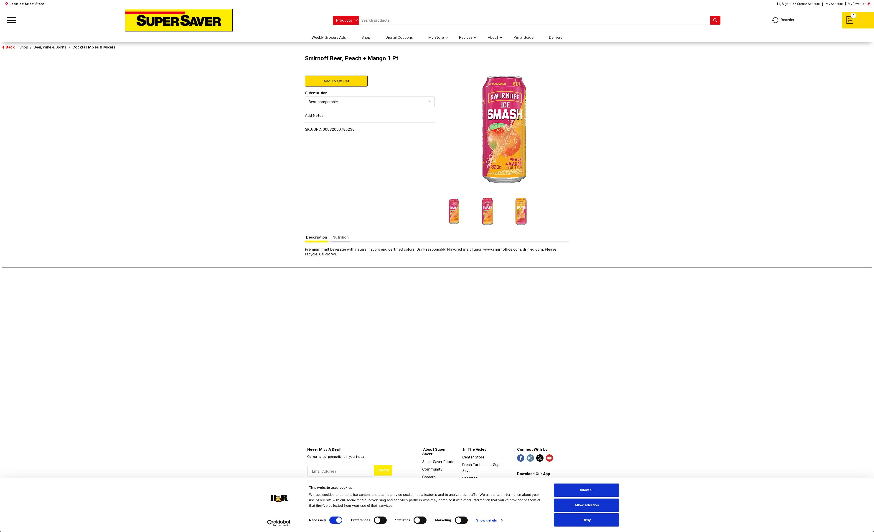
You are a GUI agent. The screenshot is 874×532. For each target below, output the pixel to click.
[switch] (380, 520)
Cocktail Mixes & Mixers (94, 47)
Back (10, 47)
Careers (429, 477)
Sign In (786, 4)
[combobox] (346, 20)
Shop (23, 47)
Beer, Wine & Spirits (50, 47)
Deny (586, 520)
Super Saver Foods (438, 461)
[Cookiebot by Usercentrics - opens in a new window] (279, 523)
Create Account (808, 4)
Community (432, 469)
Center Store (473, 457)
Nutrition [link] (341, 237)
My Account (834, 4)
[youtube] (549, 459)
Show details (486, 520)
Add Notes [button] (314, 115)
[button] (453, 211)
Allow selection (586, 505)
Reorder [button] (788, 20)
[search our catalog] (715, 20)
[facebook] (520, 459)
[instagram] (530, 459)
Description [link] (316, 237)
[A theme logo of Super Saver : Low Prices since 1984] (179, 20)
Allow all (586, 490)
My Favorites (857, 4)
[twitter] (540, 459)
